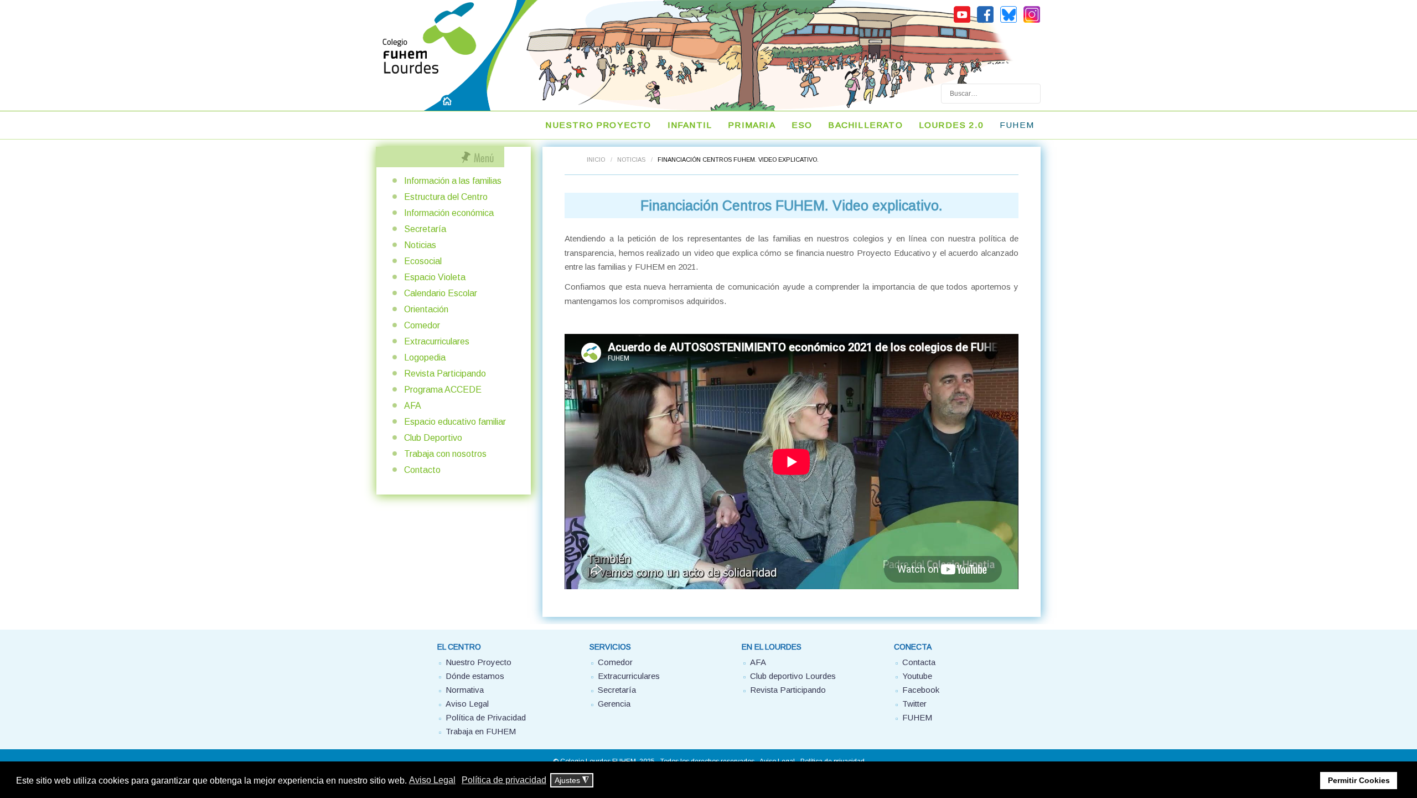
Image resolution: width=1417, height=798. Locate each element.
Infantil (690, 125)
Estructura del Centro (446, 197)
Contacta (918, 662)
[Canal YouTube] (962, 21)
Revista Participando (445, 373)
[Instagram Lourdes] (1032, 21)
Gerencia (614, 703)
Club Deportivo (433, 437)
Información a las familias (452, 181)
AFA (412, 405)
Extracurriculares (436, 341)
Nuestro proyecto (598, 125)
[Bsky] (1008, 21)
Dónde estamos (475, 676)
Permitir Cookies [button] (1359, 780)
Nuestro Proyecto (478, 662)
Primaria (751, 125)
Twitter (914, 703)
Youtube (917, 676)
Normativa (465, 689)
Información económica (449, 213)
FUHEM (1017, 125)
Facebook (920, 689)
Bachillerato (865, 125)
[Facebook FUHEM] (985, 21)
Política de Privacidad (486, 717)
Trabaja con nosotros (445, 454)
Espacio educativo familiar (455, 421)
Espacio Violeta (435, 277)
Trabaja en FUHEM (481, 731)
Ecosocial (423, 261)
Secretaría (425, 229)
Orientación (426, 309)
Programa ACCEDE (443, 389)
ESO (802, 125)
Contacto (422, 470)
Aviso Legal (467, 703)
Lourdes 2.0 (951, 125)
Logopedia (425, 357)
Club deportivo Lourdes (793, 676)
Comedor (422, 325)
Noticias (631, 159)
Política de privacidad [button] (504, 780)
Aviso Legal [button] (432, 780)
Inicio (596, 159)
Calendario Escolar (440, 293)
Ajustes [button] (572, 780)
